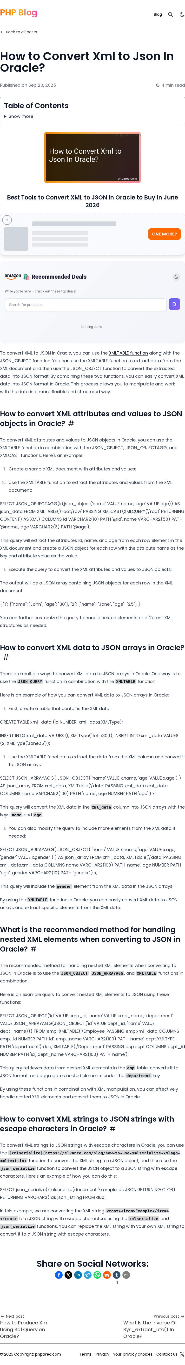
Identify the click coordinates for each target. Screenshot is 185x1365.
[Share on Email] (126, 1275)
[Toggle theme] (176, 277)
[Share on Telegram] (88, 1275)
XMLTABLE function (128, 353)
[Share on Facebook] (59, 1275)
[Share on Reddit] (107, 1275)
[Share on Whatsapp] (97, 1275)
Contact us (166, 1354)
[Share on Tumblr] (116, 1275)
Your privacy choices (132, 1354)
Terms (85, 1354)
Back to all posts (21, 32)
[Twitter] (182, 1354)
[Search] (170, 14)
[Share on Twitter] (68, 1275)
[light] (182, 14)
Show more (21, 116)
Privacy (102, 1354)
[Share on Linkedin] (78, 1275)
